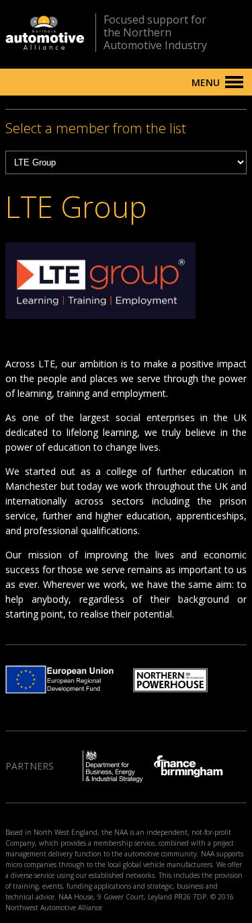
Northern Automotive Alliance (45, 32)
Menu (206, 82)
